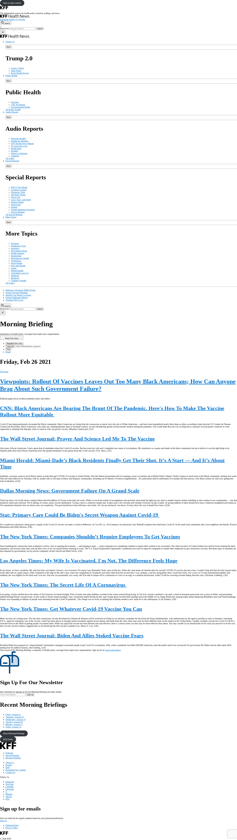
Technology (16, 261)
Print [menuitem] (8, 349)
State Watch (16, 71)
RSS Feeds (8, 739)
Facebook (9, 789)
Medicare (15, 275)
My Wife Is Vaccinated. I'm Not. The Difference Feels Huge (88, 560)
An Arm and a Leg (19, 146)
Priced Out (15, 197)
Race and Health (18, 266)
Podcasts (9, 753)
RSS (7, 799)
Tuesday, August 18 (14, 722)
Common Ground (18, 190)
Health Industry (17, 253)
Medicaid (15, 278)
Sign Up (30, 695)
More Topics (10, 217)
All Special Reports (13, 214)
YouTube (9, 784)
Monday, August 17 (14, 724)
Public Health (11, 75)
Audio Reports (11, 112)
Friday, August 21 (13, 714)
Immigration (16, 256)
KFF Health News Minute (22, 143)
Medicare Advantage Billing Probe (20, 290)
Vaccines (15, 102)
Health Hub (16, 148)
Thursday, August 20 (14, 717)
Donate (22, 19)
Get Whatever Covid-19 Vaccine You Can (71, 609)
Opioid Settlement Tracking (23, 209)
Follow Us (13, 19)
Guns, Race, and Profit (21, 200)
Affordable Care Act (20, 273)
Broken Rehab (17, 202)
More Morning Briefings (13, 733)
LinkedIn (9, 787)
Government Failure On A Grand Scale (69, 491)
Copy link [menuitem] (10, 346)
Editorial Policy (12, 825)
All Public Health (13, 109)
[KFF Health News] (14, 17)
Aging (13, 268)
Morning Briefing (13, 758)
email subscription (113, 650)
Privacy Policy (11, 828)
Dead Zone (16, 205)
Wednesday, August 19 (15, 719)
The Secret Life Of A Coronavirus (63, 585)
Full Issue (4, 372)
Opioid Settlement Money (16, 297)
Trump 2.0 (10, 42)
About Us (9, 762)
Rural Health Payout (20, 73)
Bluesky (9, 794)
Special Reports (12, 161)
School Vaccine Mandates (16, 292)
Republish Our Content (15, 770)
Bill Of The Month (19, 187)
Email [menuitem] (8, 352)
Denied (14, 207)
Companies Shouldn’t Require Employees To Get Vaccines (90, 536)
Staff (7, 767)
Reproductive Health (20, 258)
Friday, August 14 (13, 727)
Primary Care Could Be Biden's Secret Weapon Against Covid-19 (79, 515)
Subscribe (4, 19)
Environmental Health (20, 107)
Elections (15, 243)
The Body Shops (18, 195)
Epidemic (15, 156)
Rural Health (16, 263)
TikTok (8, 796)
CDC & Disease (18, 104)
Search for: (5, 28)
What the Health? (18, 138)
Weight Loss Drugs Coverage (18, 295)
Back (9, 47)
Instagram (9, 782)
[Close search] (2, 32)
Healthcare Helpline (19, 141)
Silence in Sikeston (19, 153)
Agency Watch (17, 68)
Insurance (15, 248)
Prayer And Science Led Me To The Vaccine (77, 439)
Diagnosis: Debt (18, 192)
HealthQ (14, 151)
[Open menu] (1, 26)
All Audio (9, 158)
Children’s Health (18, 280)
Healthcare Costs (18, 246)
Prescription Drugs (19, 251)
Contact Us (10, 772)
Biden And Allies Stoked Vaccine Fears (71, 635)
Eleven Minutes (18, 212)
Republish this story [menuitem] (14, 343)
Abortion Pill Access (14, 300)
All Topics (10, 283)
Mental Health (17, 271)
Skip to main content (12, 3)
